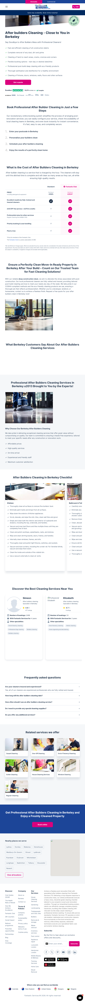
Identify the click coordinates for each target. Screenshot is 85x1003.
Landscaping (35, 908)
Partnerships (9, 934)
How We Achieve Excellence (8, 908)
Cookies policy (23, 932)
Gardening (34, 905)
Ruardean (9, 858)
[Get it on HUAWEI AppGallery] (49, 965)
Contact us (22, 902)
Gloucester (41, 863)
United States (46, 989)
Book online (42, 825)
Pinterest (57, 952)
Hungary (61, 989)
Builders (33, 917)
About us (21, 895)
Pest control (35, 936)
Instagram (69, 952)
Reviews (21, 898)
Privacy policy (23, 923)
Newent (9, 868)
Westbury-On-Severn (14, 852)
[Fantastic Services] (42, 7)
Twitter (52, 952)
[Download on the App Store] (49, 959)
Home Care (35, 966)
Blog (6, 937)
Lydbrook (37, 852)
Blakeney (27, 847)
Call (77, 7)
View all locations (14, 875)
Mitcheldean (31, 858)
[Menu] (7, 7)
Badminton (21, 863)
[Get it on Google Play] (63, 959)
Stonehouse (38, 847)
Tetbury (31, 863)
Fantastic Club (14, 240)
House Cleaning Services (34, 899)
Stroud (27, 852)
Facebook (46, 952)
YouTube (63, 952)
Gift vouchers (9, 917)
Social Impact (9, 920)
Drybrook (20, 858)
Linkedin (75, 952)
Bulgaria (73, 989)
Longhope (10, 863)
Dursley (18, 847)
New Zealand (29, 989)
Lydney (9, 847)
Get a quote (18, 82)
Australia (15, 989)
